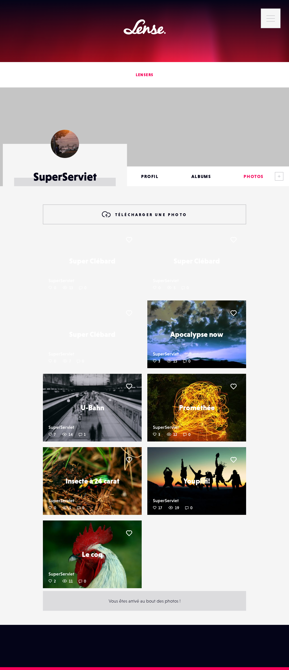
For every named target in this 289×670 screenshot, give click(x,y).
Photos (254, 176)
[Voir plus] (279, 176)
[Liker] (129, 240)
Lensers (145, 75)
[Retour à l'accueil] (145, 26)
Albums (201, 176)
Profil (150, 176)
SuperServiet (61, 280)
